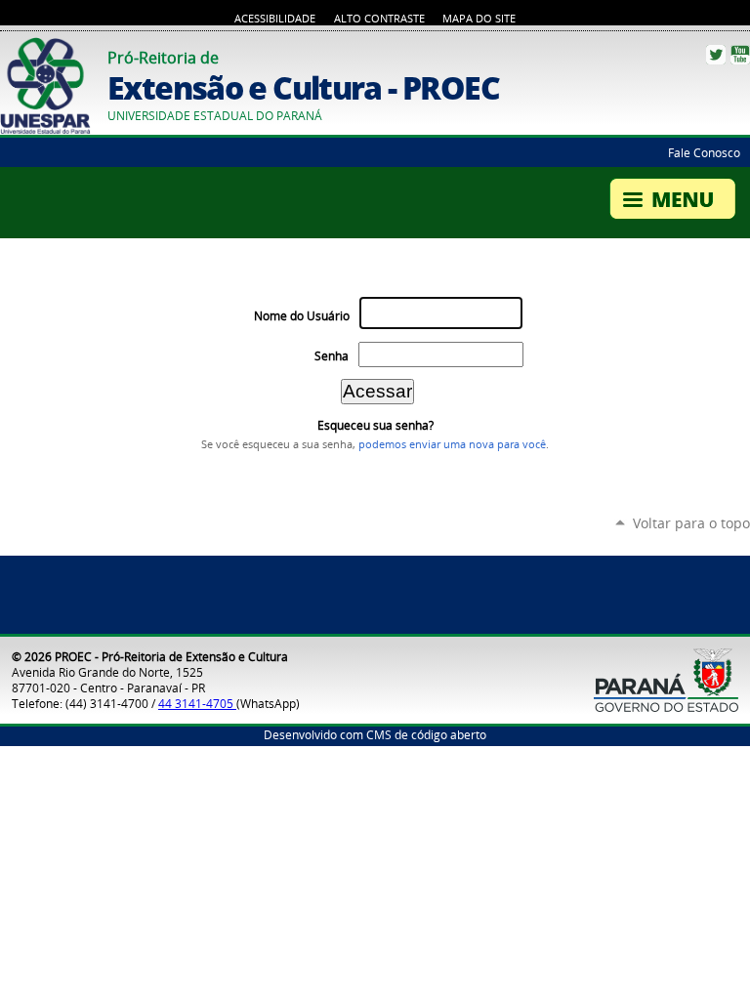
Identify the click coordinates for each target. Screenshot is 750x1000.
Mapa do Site (479, 18)
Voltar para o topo (691, 523)
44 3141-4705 (197, 703)
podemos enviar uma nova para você (452, 444)
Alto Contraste (379, 18)
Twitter (716, 54)
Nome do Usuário (302, 316)
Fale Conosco (704, 152)
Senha (331, 356)
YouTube (740, 54)
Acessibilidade (274, 18)
